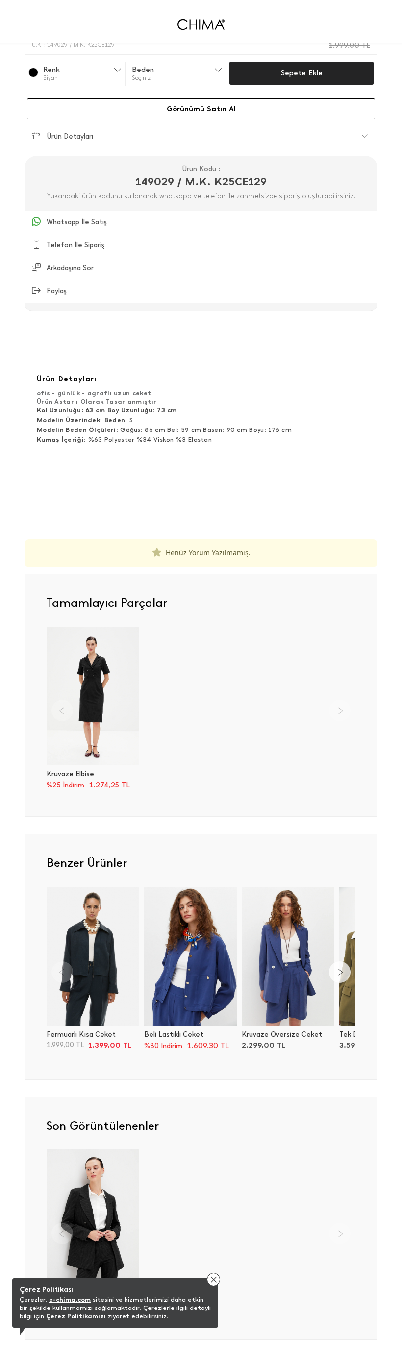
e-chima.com (70, 1299)
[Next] (340, 972)
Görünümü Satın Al (201, 108)
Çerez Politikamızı (76, 1316)
